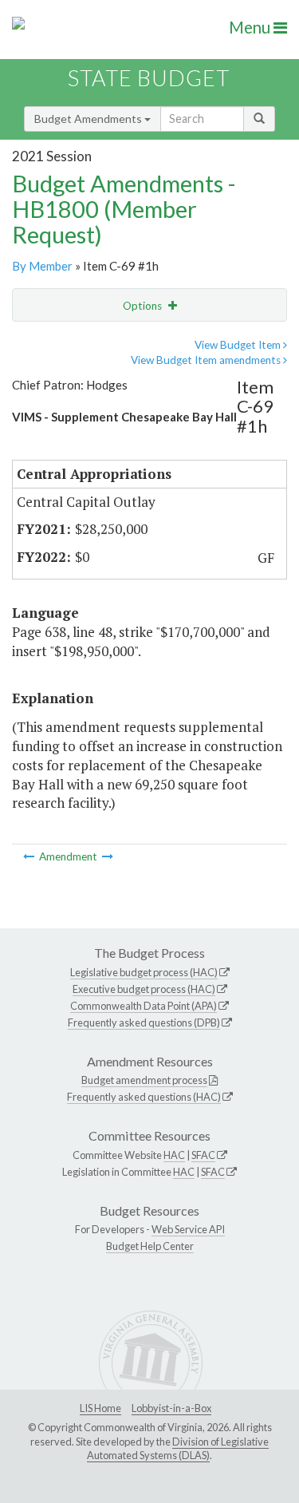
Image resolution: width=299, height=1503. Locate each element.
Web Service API (188, 1229)
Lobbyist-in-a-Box (171, 1408)
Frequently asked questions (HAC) (144, 1096)
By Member (42, 266)
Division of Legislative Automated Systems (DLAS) (178, 1448)
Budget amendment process (144, 1080)
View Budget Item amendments (207, 360)
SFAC (203, 1155)
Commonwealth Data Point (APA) (143, 1005)
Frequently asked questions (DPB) (144, 1022)
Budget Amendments (89, 118)
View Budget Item (239, 344)
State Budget (149, 78)
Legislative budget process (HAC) (144, 972)
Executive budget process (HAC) (144, 989)
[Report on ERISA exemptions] (30, 856)
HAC (174, 1155)
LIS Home (100, 1408)
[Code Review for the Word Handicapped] (107, 856)
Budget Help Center (150, 1246)
